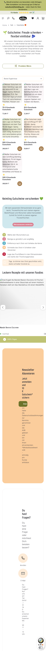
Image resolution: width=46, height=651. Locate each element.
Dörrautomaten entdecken (23, 224)
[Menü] (3, 18)
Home (4, 25)
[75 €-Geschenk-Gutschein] (12, 93)
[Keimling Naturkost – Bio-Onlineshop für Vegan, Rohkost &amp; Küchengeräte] (23, 18)
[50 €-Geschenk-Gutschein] (34, 127)
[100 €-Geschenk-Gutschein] (12, 162)
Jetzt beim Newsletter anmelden (25, 404)
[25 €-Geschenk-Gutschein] (34, 93)
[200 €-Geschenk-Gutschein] (12, 127)
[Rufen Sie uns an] (13, 18)
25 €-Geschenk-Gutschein (30, 108)
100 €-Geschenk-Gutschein (9, 178)
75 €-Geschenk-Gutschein (8, 108)
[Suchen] (8, 18)
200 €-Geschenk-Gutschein (9, 143)
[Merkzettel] (32, 18)
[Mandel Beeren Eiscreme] (23, 301)
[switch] (41, 647)
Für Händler (14, 13)
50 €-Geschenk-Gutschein (30, 143)
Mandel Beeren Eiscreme (9, 327)
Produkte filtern (24, 66)
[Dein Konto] (38, 18)
